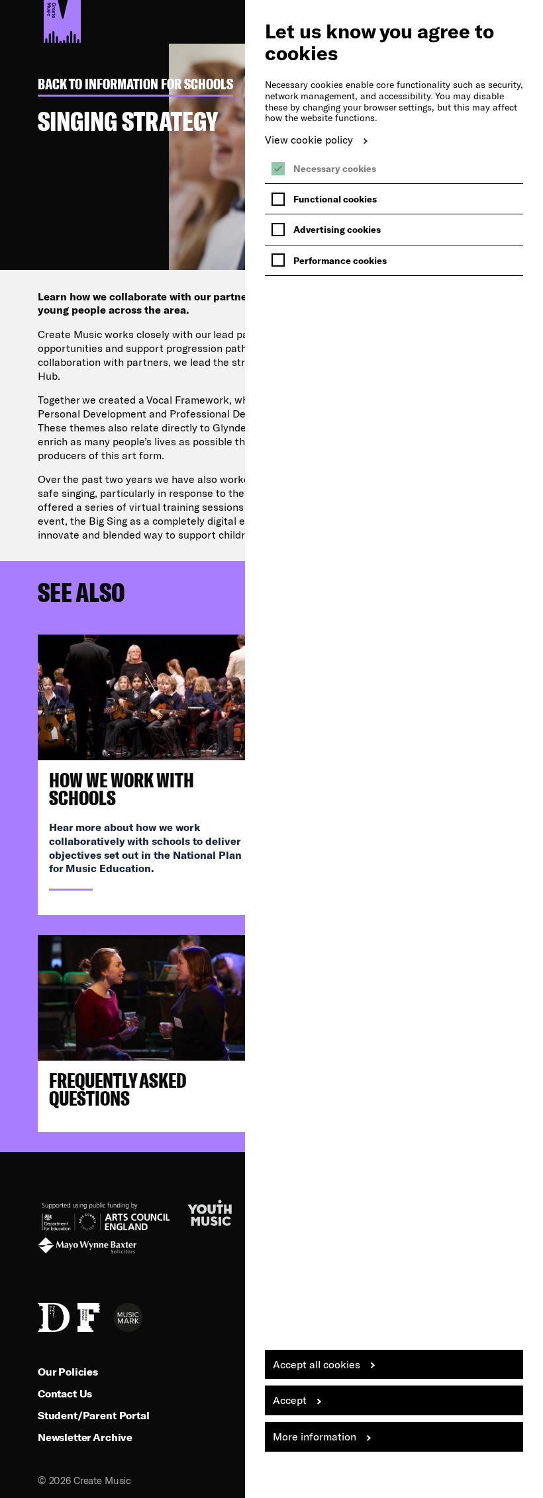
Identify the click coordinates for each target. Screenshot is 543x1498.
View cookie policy (309, 139)
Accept (290, 1399)
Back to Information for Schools (135, 84)
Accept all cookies (316, 1364)
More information (314, 1436)
